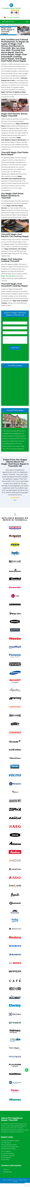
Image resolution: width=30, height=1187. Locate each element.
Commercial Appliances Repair (10, 1140)
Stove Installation (6, 1157)
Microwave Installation (7, 1153)
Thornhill (3, 25)
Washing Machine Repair (8, 1148)
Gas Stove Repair (6, 1142)
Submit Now (15, 348)
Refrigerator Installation (8, 1155)
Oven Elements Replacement (10, 1146)
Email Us (6, 1169)
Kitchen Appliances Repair (9, 1144)
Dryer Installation (6, 1151)
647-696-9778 (7, 1172)
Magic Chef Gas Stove (8, 276)
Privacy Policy (5, 1159)
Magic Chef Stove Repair (14, 25)
